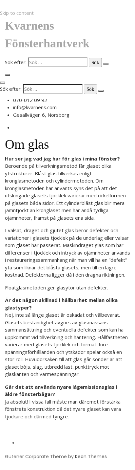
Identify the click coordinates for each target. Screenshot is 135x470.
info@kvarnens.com (35, 107)
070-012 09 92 (30, 100)
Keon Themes (91, 456)
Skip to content (17, 13)
